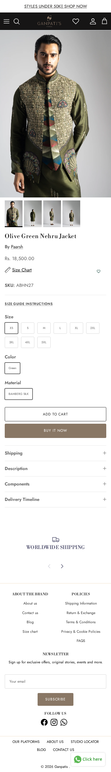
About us (30, 603)
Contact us (30, 613)
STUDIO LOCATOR (85, 741)
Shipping (13, 453)
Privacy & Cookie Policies (80, 631)
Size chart (30, 631)
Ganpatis (61, 766)
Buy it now (55, 430)
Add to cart (55, 414)
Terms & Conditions (81, 622)
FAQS (81, 640)
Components (17, 484)
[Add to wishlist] (98, 271)
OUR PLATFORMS (26, 741)
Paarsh (17, 246)
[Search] (19, 21)
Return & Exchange (81, 613)
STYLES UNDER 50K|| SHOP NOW (55, 6)
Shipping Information (81, 603)
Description (16, 468)
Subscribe (55, 699)
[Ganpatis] (49, 21)
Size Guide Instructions (29, 303)
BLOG (41, 749)
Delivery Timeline (22, 499)
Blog (30, 622)
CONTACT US (63, 749)
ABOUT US (55, 741)
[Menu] (6, 21)
